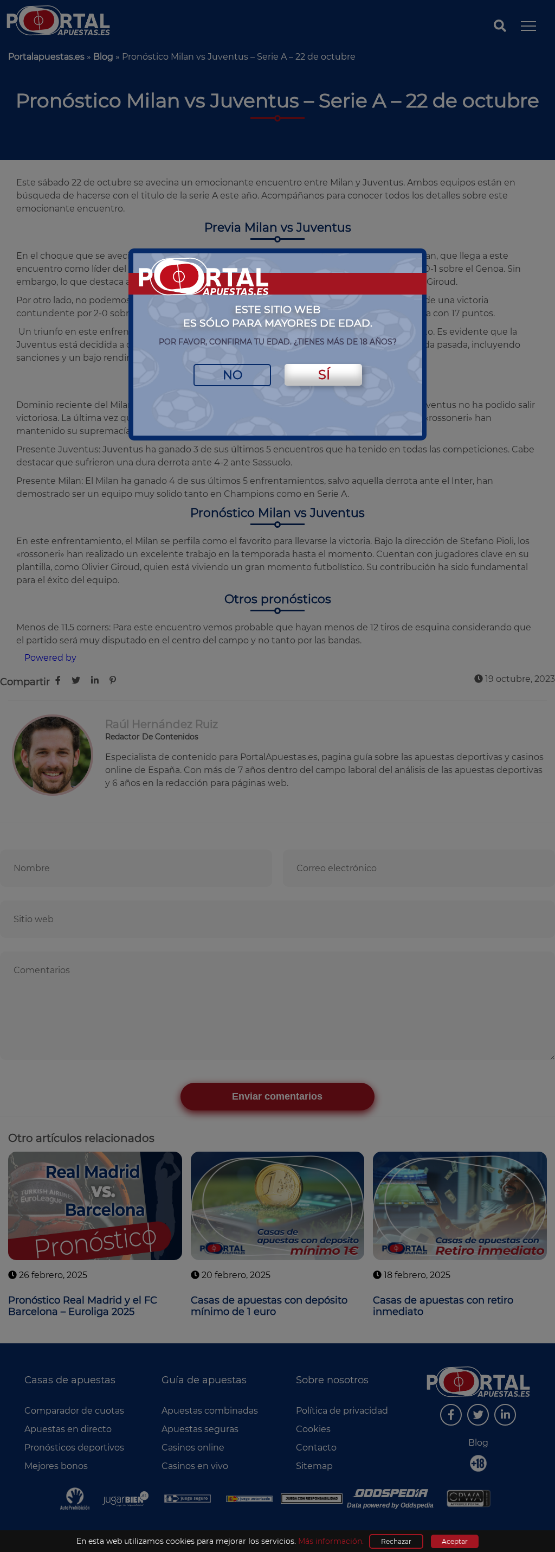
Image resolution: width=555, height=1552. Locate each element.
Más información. (331, 1541)
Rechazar (396, 1541)
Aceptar (455, 1541)
